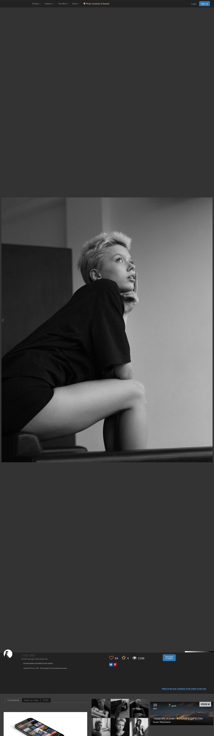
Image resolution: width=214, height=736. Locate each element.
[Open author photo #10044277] (101, 727)
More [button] (75, 4)
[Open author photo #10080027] (101, 708)
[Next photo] (211, 320)
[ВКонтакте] (111, 664)
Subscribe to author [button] (169, 658)
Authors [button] (49, 4)
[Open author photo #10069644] (120, 708)
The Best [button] (62, 4)
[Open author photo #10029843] (120, 727)
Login (193, 4)
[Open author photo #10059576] (139, 708)
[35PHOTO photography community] (16, 3)
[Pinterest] (115, 664)
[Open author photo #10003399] (139, 727)
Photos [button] (35, 4)
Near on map (31, 700)
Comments (13, 700)
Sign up (204, 4)
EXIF (45, 700)
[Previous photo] (3, 320)
